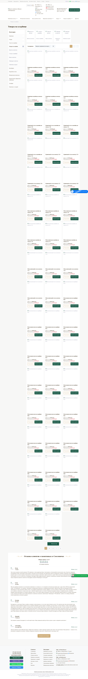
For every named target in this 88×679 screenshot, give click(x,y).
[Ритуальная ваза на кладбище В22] (71, 404)
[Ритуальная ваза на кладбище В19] (71, 375)
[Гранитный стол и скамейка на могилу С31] (71, 116)
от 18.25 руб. (36, 215)
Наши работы (16, 1)
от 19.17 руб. (54, 273)
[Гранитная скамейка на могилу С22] (53, 87)
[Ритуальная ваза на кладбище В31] (71, 491)
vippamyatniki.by (41, 676)
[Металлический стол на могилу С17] (35, 288)
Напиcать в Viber (16, 660)
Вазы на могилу (12, 57)
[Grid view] (71, 46)
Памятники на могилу (12, 18)
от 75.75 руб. (36, 72)
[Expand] (23, 36)
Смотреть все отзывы (44, 635)
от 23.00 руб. (54, 244)
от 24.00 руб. (54, 215)
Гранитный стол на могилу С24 (52, 154)
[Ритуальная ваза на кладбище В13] (71, 317)
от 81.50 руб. (36, 130)
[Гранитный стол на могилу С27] (53, 174)
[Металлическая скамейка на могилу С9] (71, 230)
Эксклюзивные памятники (48, 663)
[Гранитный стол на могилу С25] (71, 145)
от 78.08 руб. (72, 159)
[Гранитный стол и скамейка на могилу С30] (53, 116)
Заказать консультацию (74, 9)
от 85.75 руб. (36, 101)
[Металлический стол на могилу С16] (71, 259)
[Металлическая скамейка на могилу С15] (35, 230)
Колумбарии (11, 68)
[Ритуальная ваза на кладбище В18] (53, 375)
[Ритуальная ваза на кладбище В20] (35, 404)
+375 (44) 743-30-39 (16, 652)
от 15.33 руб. (36, 447)
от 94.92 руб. (72, 72)
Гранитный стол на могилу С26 (35, 183)
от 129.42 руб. (36, 159)
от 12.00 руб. (72, 302)
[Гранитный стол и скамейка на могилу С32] (35, 145)
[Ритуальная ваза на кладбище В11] (35, 317)
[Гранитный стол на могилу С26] (35, 174)
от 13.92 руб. (54, 534)
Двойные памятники (47, 661)
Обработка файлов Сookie (49, 671)
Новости (38, 1)
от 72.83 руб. (36, 186)
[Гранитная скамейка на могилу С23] (71, 87)
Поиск (77, 18)
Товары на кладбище (67, 18)
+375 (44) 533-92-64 (16, 653)
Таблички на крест (13, 64)
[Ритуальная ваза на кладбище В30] (53, 491)
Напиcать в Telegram (16, 667)
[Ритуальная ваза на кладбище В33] (53, 520)
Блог (32, 663)
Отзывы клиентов (34, 655)
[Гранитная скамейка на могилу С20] (71, 58)
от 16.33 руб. (54, 302)
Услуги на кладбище (13, 42)
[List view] (74, 46)
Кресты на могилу (13, 50)
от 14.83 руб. (72, 360)
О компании (10, 1)
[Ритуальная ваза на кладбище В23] (35, 433)
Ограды (57, 18)
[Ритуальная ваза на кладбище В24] (53, 433)
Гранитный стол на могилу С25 (71, 154)
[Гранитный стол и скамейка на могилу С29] (35, 116)
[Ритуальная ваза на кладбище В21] (53, 404)
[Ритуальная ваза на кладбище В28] (71, 462)
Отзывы (43, 1)
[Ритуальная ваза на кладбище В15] (53, 346)
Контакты (47, 1)
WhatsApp (73, 1)
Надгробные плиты (13, 71)
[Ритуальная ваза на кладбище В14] (35, 346)
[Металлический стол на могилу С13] (53, 259)
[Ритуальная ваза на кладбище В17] (35, 375)
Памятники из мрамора (48, 657)
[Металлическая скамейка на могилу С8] (53, 230)
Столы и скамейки (13, 53)
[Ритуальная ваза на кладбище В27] (53, 462)
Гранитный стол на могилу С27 (52, 183)
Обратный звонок (16, 657)
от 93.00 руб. (54, 101)
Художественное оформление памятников (15, 79)
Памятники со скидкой (13, 86)
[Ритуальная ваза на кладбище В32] (35, 520)
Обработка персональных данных (39, 671)
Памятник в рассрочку (24, 1)
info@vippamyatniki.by (62, 8)
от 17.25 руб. (72, 244)
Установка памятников (47, 655)
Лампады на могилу (13, 61)
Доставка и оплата (32, 1)
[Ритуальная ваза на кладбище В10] (71, 288)
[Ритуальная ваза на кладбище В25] (71, 433)
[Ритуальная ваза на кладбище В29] (35, 491)
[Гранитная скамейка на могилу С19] (53, 58)
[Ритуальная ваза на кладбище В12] (53, 317)
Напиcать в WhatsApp (16, 664)
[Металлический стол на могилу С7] (53, 288)
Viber (68, 1)
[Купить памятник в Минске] (15, 9)
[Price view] (77, 46)
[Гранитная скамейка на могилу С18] (35, 58)
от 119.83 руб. (72, 130)
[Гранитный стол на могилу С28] (71, 174)
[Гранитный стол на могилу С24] (53, 145)
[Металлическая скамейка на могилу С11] (53, 201)
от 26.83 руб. (72, 215)
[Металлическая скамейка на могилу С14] (71, 201)
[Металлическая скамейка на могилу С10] (35, 201)
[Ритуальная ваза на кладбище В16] (71, 346)
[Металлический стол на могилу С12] (35, 259)
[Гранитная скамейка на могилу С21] (35, 87)
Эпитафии (11, 83)
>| (60, 548)
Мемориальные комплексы (25, 18)
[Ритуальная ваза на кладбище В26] (35, 462)
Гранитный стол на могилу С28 (71, 183)
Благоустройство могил (36, 18)
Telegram (78, 1)
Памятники (11, 36)
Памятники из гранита (47, 659)
